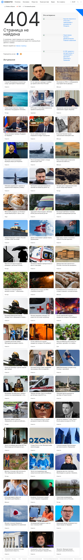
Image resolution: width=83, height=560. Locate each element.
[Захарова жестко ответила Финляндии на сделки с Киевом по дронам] (67, 466)
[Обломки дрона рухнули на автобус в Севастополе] (67, 388)
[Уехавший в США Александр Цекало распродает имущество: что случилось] (41, 543)
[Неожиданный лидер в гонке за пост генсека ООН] (41, 518)
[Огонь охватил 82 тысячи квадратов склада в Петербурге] (67, 310)
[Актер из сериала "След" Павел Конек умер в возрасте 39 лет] (67, 414)
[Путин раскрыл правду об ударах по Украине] (15, 128)
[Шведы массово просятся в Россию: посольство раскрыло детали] (67, 258)
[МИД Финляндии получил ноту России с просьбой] (67, 362)
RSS (20, 558)
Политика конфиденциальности (50, 558)
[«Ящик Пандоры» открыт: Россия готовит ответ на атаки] (15, 232)
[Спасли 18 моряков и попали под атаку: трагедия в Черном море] (15, 76)
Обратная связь (78, 558)
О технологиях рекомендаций (35, 558)
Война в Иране (10, 6)
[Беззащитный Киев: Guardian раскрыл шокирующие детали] (67, 206)
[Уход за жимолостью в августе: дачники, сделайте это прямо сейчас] (67, 336)
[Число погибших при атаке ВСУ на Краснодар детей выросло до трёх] (15, 440)
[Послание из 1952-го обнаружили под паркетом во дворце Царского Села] (67, 76)
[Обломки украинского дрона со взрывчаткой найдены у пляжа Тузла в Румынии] (15, 180)
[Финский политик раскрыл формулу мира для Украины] (15, 154)
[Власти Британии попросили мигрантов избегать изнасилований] (67, 154)
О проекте (24, 558)
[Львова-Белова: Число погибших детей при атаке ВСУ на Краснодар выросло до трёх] (41, 388)
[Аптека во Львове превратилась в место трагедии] (41, 258)
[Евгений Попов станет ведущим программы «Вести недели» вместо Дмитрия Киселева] (41, 362)
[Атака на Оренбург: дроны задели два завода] (15, 362)
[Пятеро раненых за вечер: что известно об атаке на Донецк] (41, 310)
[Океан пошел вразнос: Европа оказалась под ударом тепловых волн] (15, 102)
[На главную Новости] (8, 2)
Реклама (14, 558)
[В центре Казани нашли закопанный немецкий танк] (67, 128)
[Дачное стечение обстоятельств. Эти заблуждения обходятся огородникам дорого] (15, 466)
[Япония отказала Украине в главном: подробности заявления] (15, 518)
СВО (19, 6)
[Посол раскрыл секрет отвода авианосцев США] (41, 154)
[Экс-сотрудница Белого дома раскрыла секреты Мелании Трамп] (41, 414)
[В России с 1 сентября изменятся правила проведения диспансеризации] (41, 102)
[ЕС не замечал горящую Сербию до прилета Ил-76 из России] (41, 76)
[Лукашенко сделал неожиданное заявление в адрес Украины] (67, 102)
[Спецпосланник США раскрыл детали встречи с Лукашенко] (67, 440)
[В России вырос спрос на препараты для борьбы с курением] (15, 492)
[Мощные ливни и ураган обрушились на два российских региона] (15, 414)
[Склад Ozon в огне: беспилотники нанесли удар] (41, 440)
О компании (7, 558)
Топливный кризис (29, 6)
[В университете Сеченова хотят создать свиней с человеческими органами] (67, 284)
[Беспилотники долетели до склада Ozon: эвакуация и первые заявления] (15, 310)
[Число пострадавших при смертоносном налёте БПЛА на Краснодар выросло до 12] (41, 466)
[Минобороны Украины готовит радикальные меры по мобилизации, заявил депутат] (15, 543)
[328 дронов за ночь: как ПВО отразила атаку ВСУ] (41, 284)
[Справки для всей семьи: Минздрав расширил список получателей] (15, 336)
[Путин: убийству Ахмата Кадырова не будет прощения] (41, 128)
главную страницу (21, 46)
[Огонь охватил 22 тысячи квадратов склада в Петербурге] (41, 336)
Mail (2, 558)
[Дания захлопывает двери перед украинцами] (41, 232)
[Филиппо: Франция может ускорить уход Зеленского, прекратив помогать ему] (67, 543)
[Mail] (2, 2)
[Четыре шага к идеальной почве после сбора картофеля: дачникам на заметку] (67, 180)
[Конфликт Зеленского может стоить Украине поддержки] (41, 492)
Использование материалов (66, 558)
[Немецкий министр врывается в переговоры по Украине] (67, 518)
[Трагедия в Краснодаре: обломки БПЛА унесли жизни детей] (41, 206)
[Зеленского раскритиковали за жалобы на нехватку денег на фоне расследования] (41, 180)
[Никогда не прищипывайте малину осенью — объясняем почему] (15, 284)
